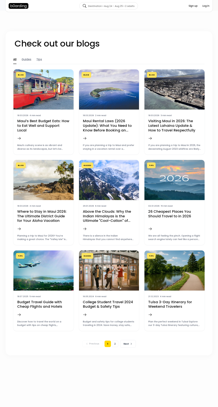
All (14, 59)
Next (126, 343)
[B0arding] (18, 6)
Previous (94, 343)
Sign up (193, 6)
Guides (26, 59)
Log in (205, 6)
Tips (39, 59)
